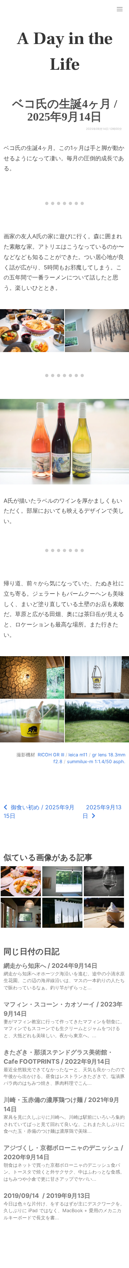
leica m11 (77, 754)
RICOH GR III (51, 754)
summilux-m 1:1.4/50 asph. (96, 761)
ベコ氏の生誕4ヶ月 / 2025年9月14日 (64, 110)
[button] (119, 9)
